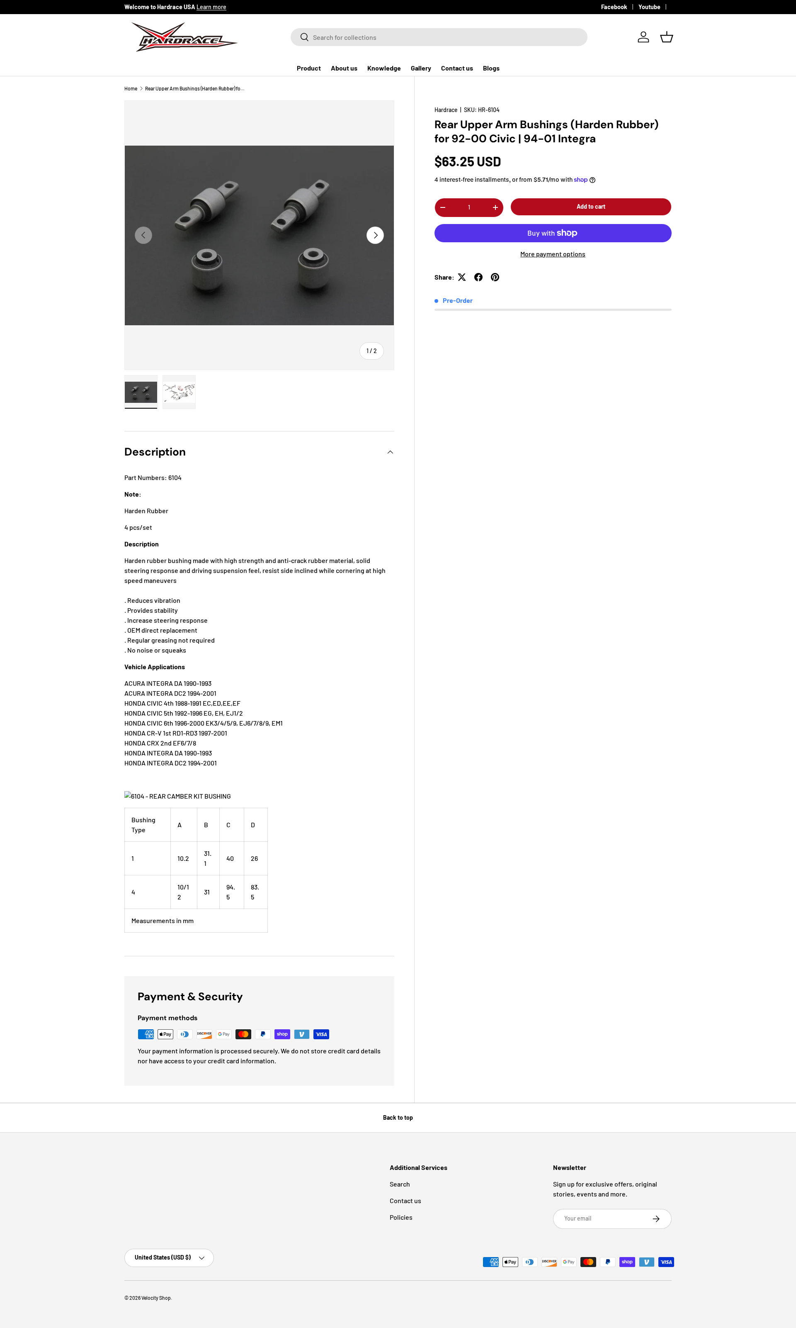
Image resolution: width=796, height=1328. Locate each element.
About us (344, 68)
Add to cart (591, 206)
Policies (401, 1217)
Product (309, 68)
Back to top (398, 1117)
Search (400, 1184)
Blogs (491, 68)
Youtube (649, 6)
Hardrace (446, 109)
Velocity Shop (156, 1298)
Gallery (421, 68)
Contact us (457, 68)
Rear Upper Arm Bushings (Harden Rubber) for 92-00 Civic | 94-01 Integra (195, 88)
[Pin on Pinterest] (495, 277)
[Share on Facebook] (478, 277)
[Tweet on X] (462, 277)
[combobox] (439, 37)
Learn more (211, 6)
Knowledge (384, 68)
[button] (667, 37)
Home (130, 88)
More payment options (552, 254)
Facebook (614, 6)
